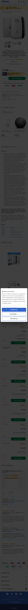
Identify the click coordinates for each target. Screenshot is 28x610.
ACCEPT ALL (14, 309)
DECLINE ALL (14, 318)
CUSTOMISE (13, 314)
